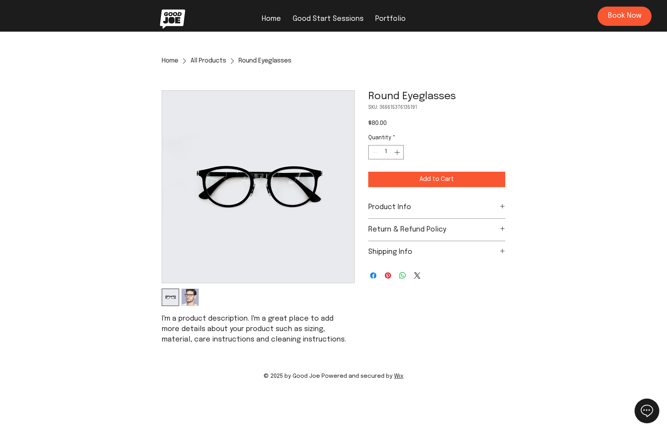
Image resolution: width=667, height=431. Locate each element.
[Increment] (398, 152)
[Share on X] (417, 275)
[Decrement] (374, 152)
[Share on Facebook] (373, 275)
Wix (398, 376)
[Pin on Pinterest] (388, 275)
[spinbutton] (386, 152)
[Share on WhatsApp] (402, 275)
